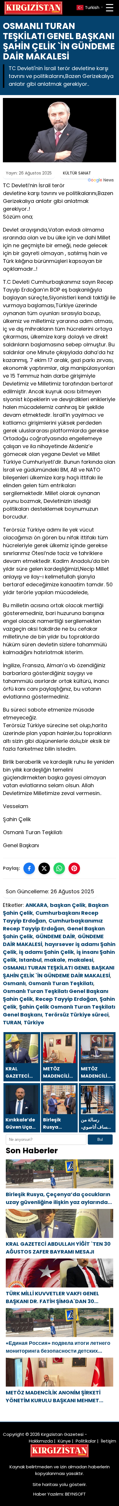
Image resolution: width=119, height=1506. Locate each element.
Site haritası (45, 1484)
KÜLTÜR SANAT (77, 173)
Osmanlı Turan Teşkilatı (60, 983)
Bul (100, 1139)
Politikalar (86, 1441)
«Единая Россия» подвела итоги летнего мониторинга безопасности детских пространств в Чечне (58, 1347)
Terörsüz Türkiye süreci (77, 1014)
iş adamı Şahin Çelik (46, 952)
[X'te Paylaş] (44, 868)
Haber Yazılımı (48, 1494)
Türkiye (34, 1022)
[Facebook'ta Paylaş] (29, 868)
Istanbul (30, 959)
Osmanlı (14, 983)
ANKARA (36, 905)
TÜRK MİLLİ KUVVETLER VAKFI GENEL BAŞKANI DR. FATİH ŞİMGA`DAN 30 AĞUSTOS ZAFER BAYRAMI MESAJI (52, 1297)
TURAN (12, 1022)
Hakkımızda (41, 1441)
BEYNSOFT (75, 1494)
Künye (64, 1441)
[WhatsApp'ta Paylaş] (59, 868)
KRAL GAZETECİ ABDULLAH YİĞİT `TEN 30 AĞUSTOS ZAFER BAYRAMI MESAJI (58, 1247)
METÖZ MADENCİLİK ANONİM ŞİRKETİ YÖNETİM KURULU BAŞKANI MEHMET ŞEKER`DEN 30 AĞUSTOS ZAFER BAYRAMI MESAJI (58, 1396)
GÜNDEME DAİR (55, 936)
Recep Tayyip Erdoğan (66, 999)
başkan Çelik (67, 905)
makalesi (80, 959)
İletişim (108, 1441)
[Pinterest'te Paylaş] (74, 868)
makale (54, 959)
